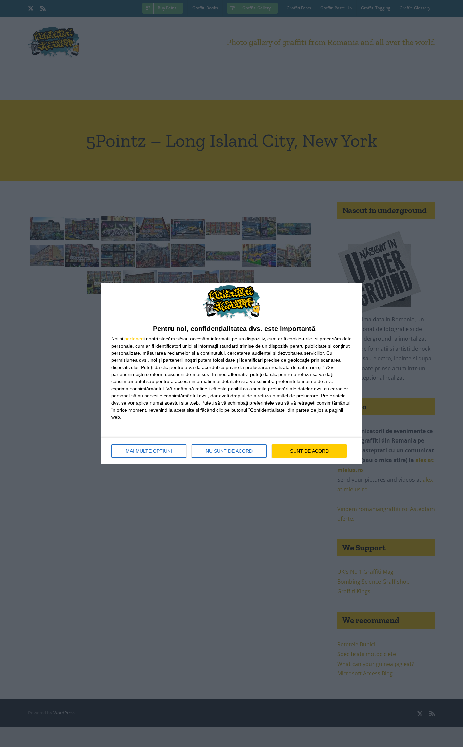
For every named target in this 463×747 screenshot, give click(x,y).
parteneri (134, 338)
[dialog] (231, 373)
